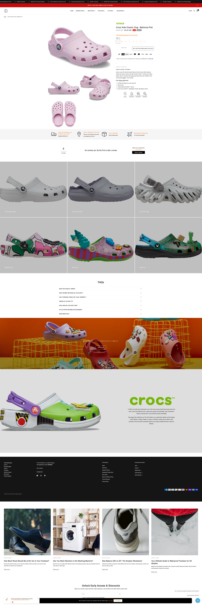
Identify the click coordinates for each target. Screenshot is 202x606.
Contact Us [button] (40, 471)
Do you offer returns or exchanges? (70, 309)
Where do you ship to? (66, 301)
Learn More (110, 600)
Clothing (110, 11)
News (103, 465)
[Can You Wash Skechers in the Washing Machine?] (76, 532)
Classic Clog (122, 80)
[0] (197, 10)
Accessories (120, 11)
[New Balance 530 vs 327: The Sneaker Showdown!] (125, 532)
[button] (100, 347)
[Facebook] (38, 475)
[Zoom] (107, 25)
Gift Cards (104, 468)
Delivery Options (106, 470)
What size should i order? (67, 289)
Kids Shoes (101, 11)
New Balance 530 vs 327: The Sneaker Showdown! (122, 561)
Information (105, 462)
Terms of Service (106, 479)
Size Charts (104, 474)
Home (71, 11)
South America (138, 475)
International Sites (140, 462)
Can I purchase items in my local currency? (72, 297)
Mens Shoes (91, 11)
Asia (136, 465)
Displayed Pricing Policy (107, 472)
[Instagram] (42, 475)
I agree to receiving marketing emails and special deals (93, 597)
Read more (7, 569)
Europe (136, 468)
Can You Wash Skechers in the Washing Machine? (73, 561)
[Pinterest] (46, 475)
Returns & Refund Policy (107, 477)
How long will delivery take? (68, 305)
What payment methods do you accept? (71, 293)
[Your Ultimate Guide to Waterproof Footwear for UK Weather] (174, 532)
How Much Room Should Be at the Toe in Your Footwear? (26, 561)
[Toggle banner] (197, 5)
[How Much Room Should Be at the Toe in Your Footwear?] (27, 532)
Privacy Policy (105, 481)
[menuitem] (72, 11)
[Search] (194, 10)
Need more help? (64, 314)
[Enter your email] (119, 594)
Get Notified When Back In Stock (143, 48)
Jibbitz (124, 78)
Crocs (132, 76)
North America (138, 472)
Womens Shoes (80, 11)
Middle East (137, 470)
